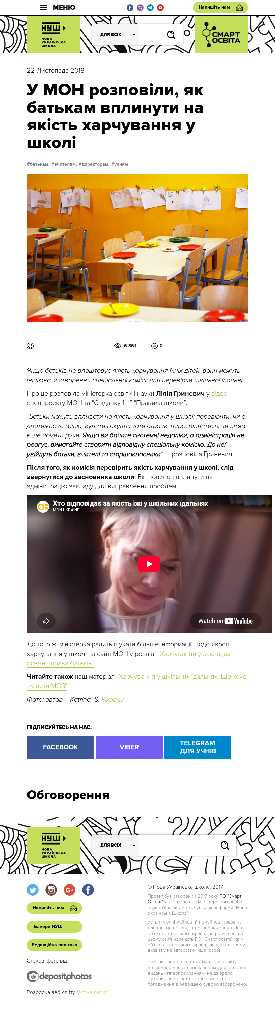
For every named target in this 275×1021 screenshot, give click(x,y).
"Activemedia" (92, 992)
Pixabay (112, 700)
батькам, (40, 164)
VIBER (129, 747)
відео (219, 394)
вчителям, (65, 164)
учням (121, 164)
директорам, (96, 164)
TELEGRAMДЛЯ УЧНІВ (198, 747)
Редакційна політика (54, 945)
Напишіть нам (214, 7)
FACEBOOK (60, 747)
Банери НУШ (48, 926)
